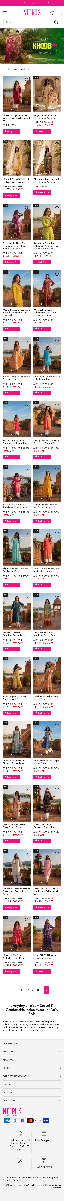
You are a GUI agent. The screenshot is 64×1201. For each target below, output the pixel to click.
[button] (11, 109)
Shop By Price (9, 1052)
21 (37, 990)
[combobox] (32, 22)
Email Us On (9, 1101)
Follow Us (8, 1084)
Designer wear (11, 1043)
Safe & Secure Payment (14, 1076)
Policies (7, 1068)
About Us (8, 1060)
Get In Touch (10, 1093)
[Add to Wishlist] (26, 80)
